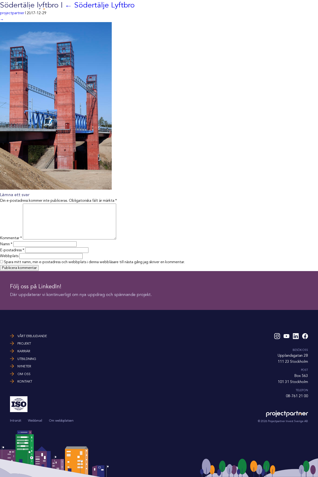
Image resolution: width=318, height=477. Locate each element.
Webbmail (35, 420)
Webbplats (9, 256)
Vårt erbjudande (173, 9)
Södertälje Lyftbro (100, 5)
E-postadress (12, 250)
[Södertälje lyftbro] (56, 188)
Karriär (219, 9)
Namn (6, 244)
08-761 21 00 (297, 396)
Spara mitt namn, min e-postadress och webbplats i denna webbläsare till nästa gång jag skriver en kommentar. (94, 262)
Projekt (200, 9)
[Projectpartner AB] (31, 11)
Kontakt (300, 9)
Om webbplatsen (61, 420)
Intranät (15, 420)
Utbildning (240, 9)
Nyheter (262, 9)
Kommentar (11, 238)
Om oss (281, 9)
